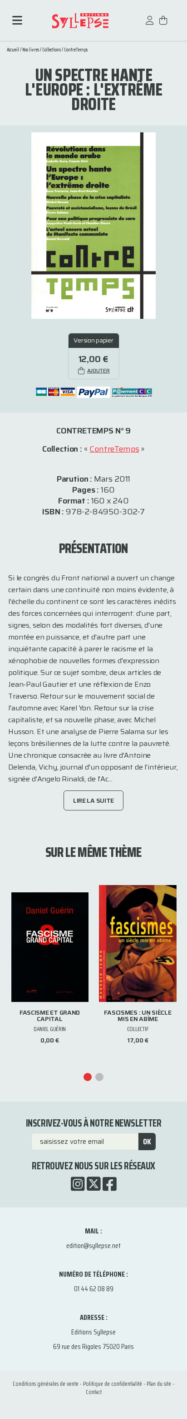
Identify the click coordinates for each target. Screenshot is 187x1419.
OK (147, 1141)
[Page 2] (99, 1077)
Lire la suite (93, 800)
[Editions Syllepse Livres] (80, 20)
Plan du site (159, 1384)
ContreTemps (76, 50)
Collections (51, 50)
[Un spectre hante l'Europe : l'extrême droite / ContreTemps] (93, 225)
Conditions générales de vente (46, 1384)
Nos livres (30, 50)
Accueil (13, 50)
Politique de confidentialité (112, 1384)
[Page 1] (88, 1077)
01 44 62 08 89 (93, 1288)
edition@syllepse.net (93, 1245)
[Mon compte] (150, 25)
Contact (94, 1392)
